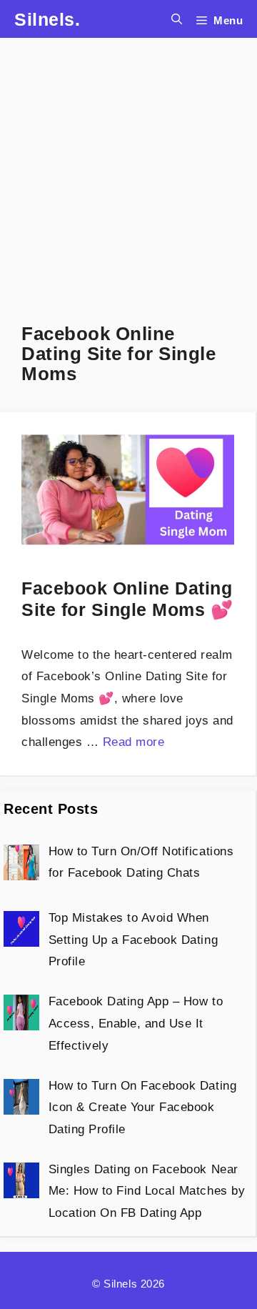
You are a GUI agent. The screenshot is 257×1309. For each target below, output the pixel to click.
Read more (134, 742)
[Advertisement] (128, 166)
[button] (176, 19)
